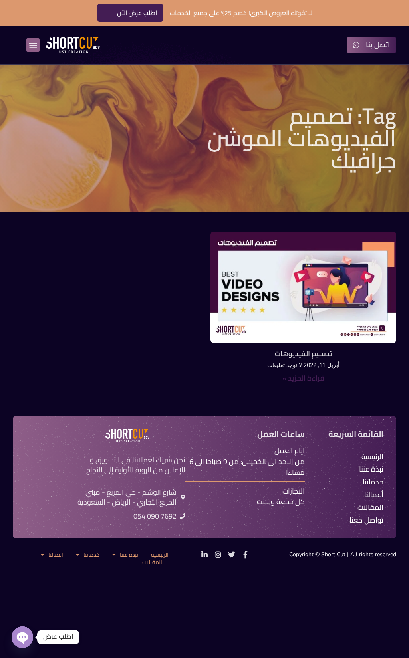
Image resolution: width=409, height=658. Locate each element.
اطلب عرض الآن (137, 13)
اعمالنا (55, 555)
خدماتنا (91, 555)
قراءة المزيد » (303, 377)
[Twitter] (231, 554)
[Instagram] (218, 554)
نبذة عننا (129, 555)
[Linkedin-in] (204, 554)
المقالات (152, 562)
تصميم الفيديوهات (303, 353)
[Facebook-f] (245, 554)
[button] (33, 45)
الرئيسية (160, 555)
